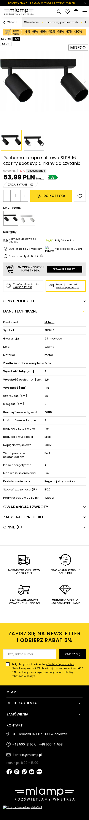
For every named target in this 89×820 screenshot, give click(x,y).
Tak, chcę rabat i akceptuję (47, 670)
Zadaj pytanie (17, 184)
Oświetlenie (31, 22)
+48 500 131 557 (22, 287)
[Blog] (39, 772)
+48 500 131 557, (24, 744)
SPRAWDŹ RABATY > (65, 269)
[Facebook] (9, 772)
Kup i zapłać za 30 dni (68, 249)
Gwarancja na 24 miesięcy (25, 248)
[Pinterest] (24, 772)
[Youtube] (31, 772)
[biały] (27, 218)
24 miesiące (53, 339)
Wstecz (12, 22)
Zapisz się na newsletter (44, 637)
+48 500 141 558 (51, 744)
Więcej (49, 498)
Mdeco (49, 322)
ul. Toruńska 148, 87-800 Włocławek (40, 734)
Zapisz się (72, 654)
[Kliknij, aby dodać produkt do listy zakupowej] (80, 196)
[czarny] (10, 218)
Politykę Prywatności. (60, 664)
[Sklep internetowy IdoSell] (44, 807)
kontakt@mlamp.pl (67, 287)
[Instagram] (16, 772)
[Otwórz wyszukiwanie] (58, 11)
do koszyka (54, 196)
